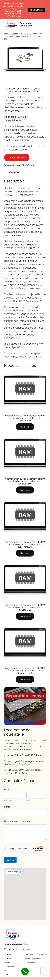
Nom (28, 800)
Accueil (7, 33)
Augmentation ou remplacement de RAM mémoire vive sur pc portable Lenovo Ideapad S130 (25, 607)
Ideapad (15, 33)
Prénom (7, 800)
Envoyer (10, 859)
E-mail (8, 806)
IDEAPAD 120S (25, 33)
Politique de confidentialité (35, 954)
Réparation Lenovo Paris (26, 24)
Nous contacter (30, 962)
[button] (41, 47)
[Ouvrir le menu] (41, 24)
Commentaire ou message (17, 821)
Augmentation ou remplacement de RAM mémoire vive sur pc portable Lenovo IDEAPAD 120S (25, 544)
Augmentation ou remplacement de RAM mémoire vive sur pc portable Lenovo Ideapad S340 (25, 670)
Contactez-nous (17, 157)
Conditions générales (32, 958)
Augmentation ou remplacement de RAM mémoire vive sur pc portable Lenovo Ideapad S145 (25, 418)
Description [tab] (13, 172)
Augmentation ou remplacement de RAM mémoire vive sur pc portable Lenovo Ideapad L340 (25, 481)
